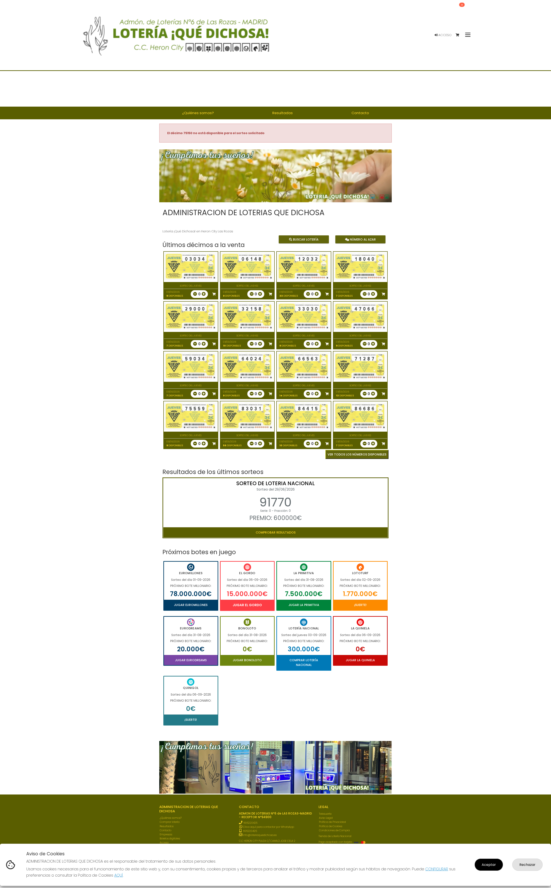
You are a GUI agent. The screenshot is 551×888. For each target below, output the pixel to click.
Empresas (166, 834)
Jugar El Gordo (247, 605)
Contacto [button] (360, 112)
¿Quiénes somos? (171, 818)
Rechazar (527, 864)
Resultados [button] (282, 112)
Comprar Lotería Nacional (303, 662)
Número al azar (362, 239)
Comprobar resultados (276, 532)
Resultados (166, 826)
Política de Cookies (330, 826)
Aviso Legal (326, 818)
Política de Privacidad (332, 822)
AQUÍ (118, 875)
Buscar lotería (305, 239)
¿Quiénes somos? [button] (198, 112)
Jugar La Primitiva (303, 605)
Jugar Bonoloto (247, 660)
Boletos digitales (170, 838)
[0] (459, 35)
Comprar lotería (170, 822)
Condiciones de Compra (334, 830)
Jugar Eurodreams (191, 660)
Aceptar (489, 864)
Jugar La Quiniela (360, 660)
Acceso (445, 35)
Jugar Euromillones (190, 605)
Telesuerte (325, 814)
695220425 (250, 823)
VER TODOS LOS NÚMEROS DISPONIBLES (357, 454)
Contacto (165, 830)
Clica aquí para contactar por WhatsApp (268, 827)
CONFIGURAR (436, 869)
